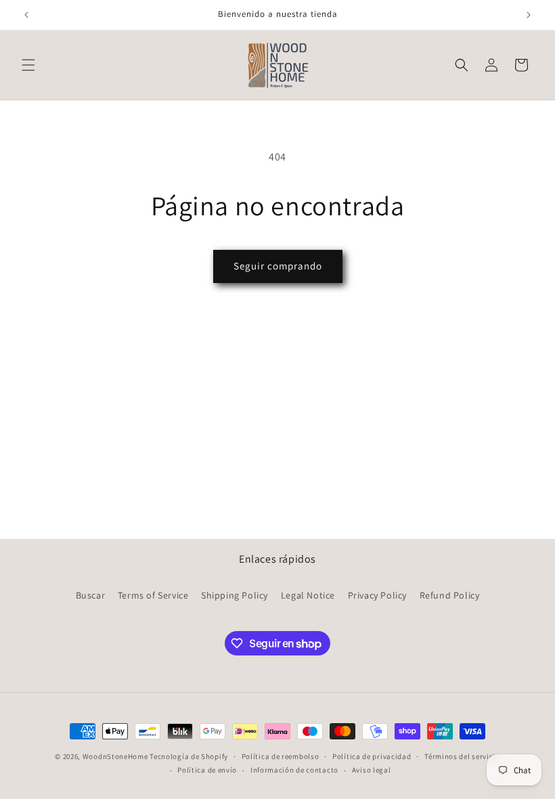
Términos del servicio (462, 756)
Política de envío (207, 770)
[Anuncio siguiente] (528, 15)
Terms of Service (153, 595)
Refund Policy (450, 595)
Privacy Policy (377, 595)
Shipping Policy (234, 595)
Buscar (91, 595)
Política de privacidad (371, 756)
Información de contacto (294, 770)
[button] (28, 65)
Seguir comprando (278, 265)
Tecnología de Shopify (189, 756)
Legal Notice (308, 595)
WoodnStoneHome (115, 756)
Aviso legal (371, 770)
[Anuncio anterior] (26, 15)
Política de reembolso (280, 756)
